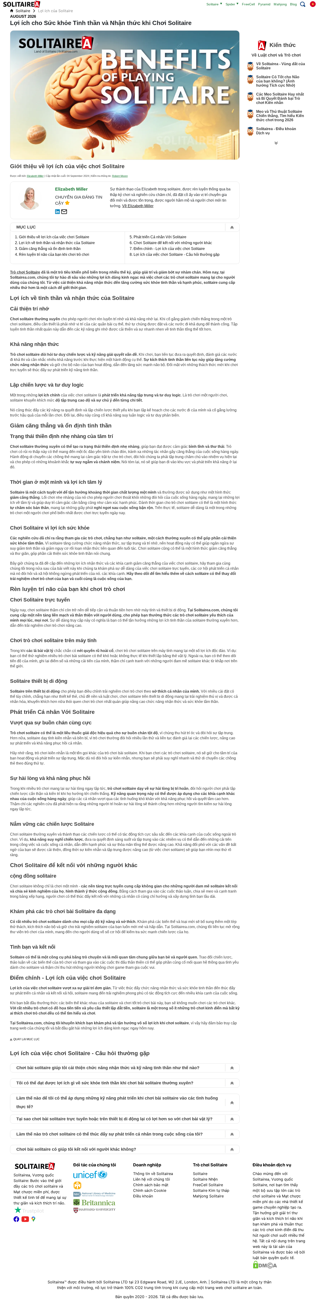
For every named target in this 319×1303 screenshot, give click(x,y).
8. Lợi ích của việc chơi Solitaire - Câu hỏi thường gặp (175, 254)
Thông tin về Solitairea (153, 1173)
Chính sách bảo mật (150, 1184)
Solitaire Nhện (205, 1179)
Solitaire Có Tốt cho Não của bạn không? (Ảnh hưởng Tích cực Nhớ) (277, 81)
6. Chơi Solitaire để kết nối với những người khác (171, 243)
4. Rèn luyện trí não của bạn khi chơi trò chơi (52, 254)
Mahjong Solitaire (208, 1196)
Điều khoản (143, 1196)
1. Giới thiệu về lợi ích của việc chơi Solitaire (52, 237)
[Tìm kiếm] (302, 5)
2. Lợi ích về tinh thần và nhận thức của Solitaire (55, 243)
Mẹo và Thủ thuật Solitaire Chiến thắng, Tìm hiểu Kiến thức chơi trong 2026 (280, 116)
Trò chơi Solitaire (25, 272)
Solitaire (212, 4)
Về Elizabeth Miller (137, 206)
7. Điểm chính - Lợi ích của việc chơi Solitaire (167, 249)
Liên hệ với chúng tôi (151, 1179)
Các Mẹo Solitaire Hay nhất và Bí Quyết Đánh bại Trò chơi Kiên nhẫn (280, 98)
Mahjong (280, 4)
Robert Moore (120, 175)
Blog (293, 4)
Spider (230, 4)
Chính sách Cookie (149, 1190)
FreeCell (248, 4)
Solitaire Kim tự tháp (211, 1190)
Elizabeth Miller (35, 175)
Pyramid (264, 4)
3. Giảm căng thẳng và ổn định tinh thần (48, 249)
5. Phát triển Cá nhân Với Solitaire (158, 237)
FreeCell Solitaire (208, 1184)
